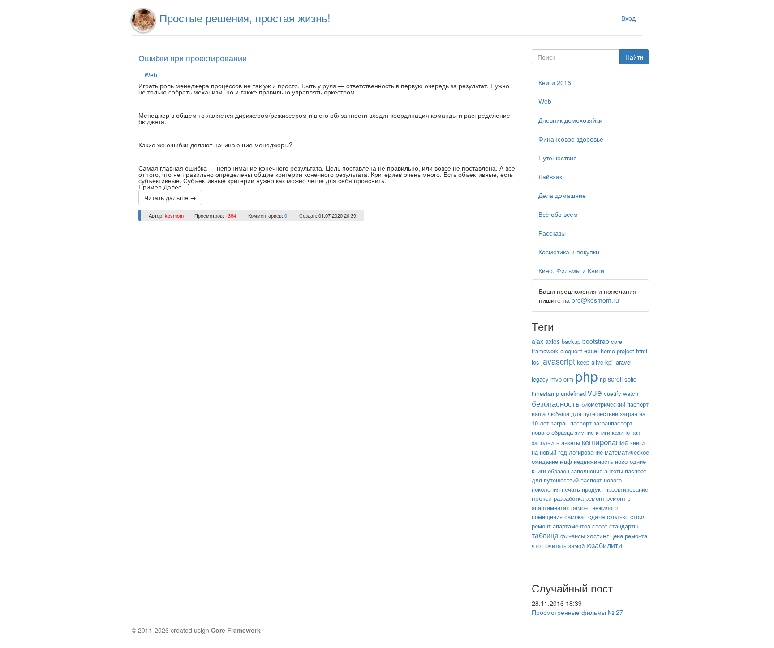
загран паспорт (571, 423)
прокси (542, 498)
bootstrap (595, 341)
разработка (569, 498)
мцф (566, 461)
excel (591, 350)
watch (630, 393)
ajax (537, 341)
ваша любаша (550, 413)
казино (621, 432)
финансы (572, 536)
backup (571, 341)
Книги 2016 (554, 82)
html (641, 351)
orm (568, 379)
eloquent (571, 351)
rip (603, 379)
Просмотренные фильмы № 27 (577, 612)
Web (150, 74)
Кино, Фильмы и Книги (571, 270)
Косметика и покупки (568, 251)
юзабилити (604, 545)
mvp (556, 379)
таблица (545, 535)
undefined (573, 393)
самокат (575, 516)
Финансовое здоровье (570, 138)
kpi (609, 362)
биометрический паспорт (615, 404)
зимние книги (592, 432)
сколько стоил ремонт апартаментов (589, 521)
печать (571, 489)
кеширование (605, 441)
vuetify (612, 393)
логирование (586, 452)
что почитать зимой (558, 545)
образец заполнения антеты (585, 471)
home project (617, 351)
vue (595, 392)
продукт (592, 489)
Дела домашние (562, 195)
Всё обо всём (558, 214)
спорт (599, 526)
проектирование (626, 489)
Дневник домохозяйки (570, 120)
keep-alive (590, 362)
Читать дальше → (170, 197)
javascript (558, 361)
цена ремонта (629, 536)
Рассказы (552, 232)
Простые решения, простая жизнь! (245, 18)
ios (535, 362)
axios (552, 341)
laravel (623, 362)
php (586, 376)
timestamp (545, 393)
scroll (615, 378)
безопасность (556, 403)
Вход (628, 17)
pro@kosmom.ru (595, 300)
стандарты (623, 526)
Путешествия (557, 157)
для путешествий (594, 413)
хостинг (598, 535)
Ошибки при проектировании (192, 58)
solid (630, 379)
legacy (540, 379)
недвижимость (593, 461)
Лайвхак (550, 176)
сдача (596, 516)
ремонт (595, 498)
